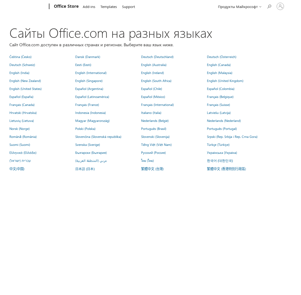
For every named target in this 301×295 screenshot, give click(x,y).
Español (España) (21, 96)
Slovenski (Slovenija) (155, 136)
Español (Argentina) (89, 88)
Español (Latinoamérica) (92, 96)
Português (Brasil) (153, 128)
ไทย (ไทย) (147, 160)
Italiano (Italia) (151, 112)
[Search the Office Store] (269, 6)
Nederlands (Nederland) (224, 120)
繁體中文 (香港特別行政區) (226, 168)
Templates (108, 6)
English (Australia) (153, 64)
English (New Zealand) (25, 80)
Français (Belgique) (220, 96)
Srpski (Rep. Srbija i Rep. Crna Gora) (232, 136)
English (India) (19, 72)
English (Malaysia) (219, 72)
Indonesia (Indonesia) (90, 112)
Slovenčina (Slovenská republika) (98, 136)
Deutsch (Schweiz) (22, 64)
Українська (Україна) (222, 152)
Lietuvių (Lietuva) (21, 120)
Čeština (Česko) (20, 56)
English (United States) (25, 88)
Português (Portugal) (222, 128)
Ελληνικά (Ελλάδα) (22, 152)
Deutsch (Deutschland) (157, 56)
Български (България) (91, 152)
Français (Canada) (22, 104)
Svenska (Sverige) (87, 144)
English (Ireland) (152, 72)
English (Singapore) (89, 80)
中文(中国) (16, 168)
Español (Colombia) (220, 88)
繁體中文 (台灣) (152, 168)
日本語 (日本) (85, 169)
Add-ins (89, 6)
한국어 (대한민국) (220, 160)
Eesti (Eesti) (83, 64)
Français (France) (87, 104)
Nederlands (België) (155, 120)
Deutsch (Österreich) (221, 56)
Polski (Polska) (85, 128)
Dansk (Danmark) (87, 56)
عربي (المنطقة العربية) (91, 160)
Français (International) (157, 104)
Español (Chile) (151, 88)
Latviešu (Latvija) (219, 112)
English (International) (91, 72)
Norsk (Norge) (19, 128)
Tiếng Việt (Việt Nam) (156, 144)
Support (128, 6)
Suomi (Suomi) (19, 144)
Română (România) (23, 136)
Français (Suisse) (218, 104)
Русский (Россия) (153, 152)
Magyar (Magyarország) (92, 120)
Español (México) (153, 96)
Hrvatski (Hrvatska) (23, 112)
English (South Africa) (156, 80)
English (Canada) (219, 64)
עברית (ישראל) (20, 160)
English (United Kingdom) (225, 80)
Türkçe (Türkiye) (218, 144)
